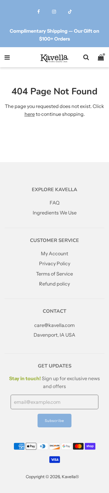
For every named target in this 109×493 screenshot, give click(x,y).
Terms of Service (54, 274)
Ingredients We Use (55, 213)
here (30, 114)
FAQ (55, 203)
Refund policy (54, 284)
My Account (54, 253)
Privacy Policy (54, 263)
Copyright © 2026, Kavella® (52, 476)
